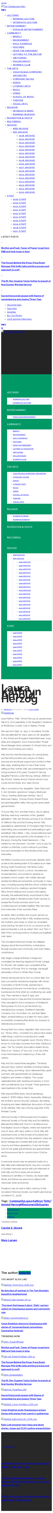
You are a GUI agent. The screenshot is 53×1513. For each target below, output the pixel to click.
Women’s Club (21, 65)
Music (16, 90)
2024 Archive (27, 143)
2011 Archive (27, 189)
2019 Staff (19, 224)
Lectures (13, 15)
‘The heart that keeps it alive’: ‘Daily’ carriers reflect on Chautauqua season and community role (25, 1309)
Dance (17, 83)
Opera (16, 93)
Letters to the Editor (27, 54)
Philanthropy (22, 61)
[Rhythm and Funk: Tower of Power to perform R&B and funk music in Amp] (12, 1342)
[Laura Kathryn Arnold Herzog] (7, 713)
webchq (8, 709)
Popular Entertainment (28, 29)
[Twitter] (3, 10)
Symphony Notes (23, 79)
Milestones (27, 1204)
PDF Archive (20, 132)
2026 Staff (19, 199)
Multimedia (14, 121)
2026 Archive (27, 136)
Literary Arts (22, 86)
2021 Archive (27, 153)
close (3, 3)
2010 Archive (27, 192)
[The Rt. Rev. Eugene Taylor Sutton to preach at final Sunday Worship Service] (12, 1375)
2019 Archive (27, 157)
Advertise (11, 312)
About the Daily (14, 305)
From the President (25, 51)
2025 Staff (19, 203)
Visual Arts (20, 104)
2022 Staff (19, 213)
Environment (21, 40)
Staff (10, 196)
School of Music (23, 97)
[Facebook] (1, 10)
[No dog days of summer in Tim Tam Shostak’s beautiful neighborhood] (17, 1285)
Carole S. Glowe (11, 1227)
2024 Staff (19, 206)
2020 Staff (19, 221)
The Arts (12, 68)
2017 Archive (27, 167)
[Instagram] (5, 10)
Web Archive (20, 129)
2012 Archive (27, 185)
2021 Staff (19, 217)
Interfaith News (23, 111)
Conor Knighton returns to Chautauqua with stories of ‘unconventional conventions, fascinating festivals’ (24, 1327)
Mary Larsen (9, 1240)
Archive (12, 125)
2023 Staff (19, 210)
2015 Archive (27, 175)
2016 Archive (27, 171)
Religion (12, 107)
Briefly (17, 37)
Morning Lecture (24, 19)
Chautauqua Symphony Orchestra (29, 473)
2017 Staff (19, 231)
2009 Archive (27, 164)
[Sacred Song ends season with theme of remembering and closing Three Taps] (13, 1390)
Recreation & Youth (19, 118)
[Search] (2, 328)
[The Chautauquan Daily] (13, 6)
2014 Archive (27, 178)
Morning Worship (24, 114)
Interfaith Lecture (25, 22)
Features (18, 47)
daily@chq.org (9, 1446)
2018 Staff (19, 228)
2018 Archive (27, 160)
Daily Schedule (22, 44)
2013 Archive (27, 182)
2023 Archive (27, 146)
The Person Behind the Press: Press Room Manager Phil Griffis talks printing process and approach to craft (25, 266)
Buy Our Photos (14, 315)
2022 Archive (27, 150)
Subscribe (12, 308)
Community (14, 33)
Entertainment (16, 26)
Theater (18, 100)
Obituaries (20, 58)
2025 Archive (27, 139)
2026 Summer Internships (19, 319)
